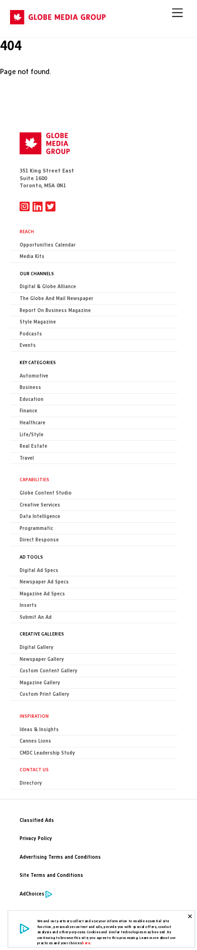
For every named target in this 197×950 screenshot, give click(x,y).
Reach (27, 231)
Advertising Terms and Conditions (60, 857)
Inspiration (34, 716)
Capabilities (34, 479)
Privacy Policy (36, 838)
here (86, 943)
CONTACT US (34, 769)
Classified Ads (37, 820)
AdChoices (32, 894)
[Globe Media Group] (58, 20)
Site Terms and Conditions (51, 875)
